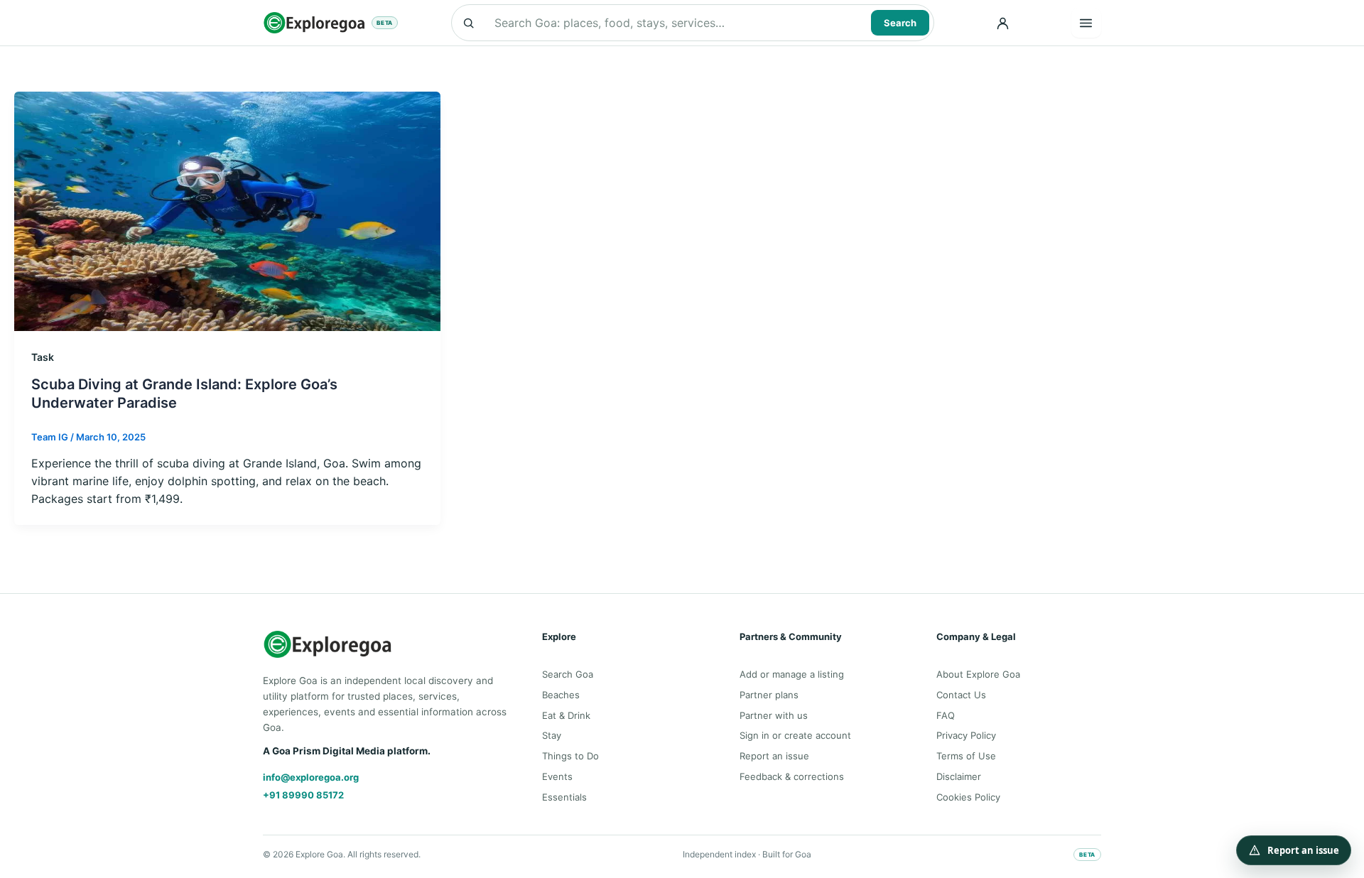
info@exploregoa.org (311, 777)
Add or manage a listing (792, 674)
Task (42, 357)
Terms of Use (966, 756)
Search (900, 22)
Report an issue (774, 756)
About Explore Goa (978, 674)
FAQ (945, 715)
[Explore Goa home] (314, 22)
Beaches (561, 694)
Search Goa (567, 674)
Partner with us (774, 715)
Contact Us (961, 694)
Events (557, 776)
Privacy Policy (966, 735)
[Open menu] (1086, 23)
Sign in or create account (795, 735)
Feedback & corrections (792, 776)
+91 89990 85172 (303, 795)
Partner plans (769, 694)
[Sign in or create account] (1003, 23)
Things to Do (570, 756)
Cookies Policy (968, 797)
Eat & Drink (566, 715)
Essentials (564, 797)
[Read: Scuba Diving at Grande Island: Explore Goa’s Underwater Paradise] (227, 210)
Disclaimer (958, 776)
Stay (551, 735)
